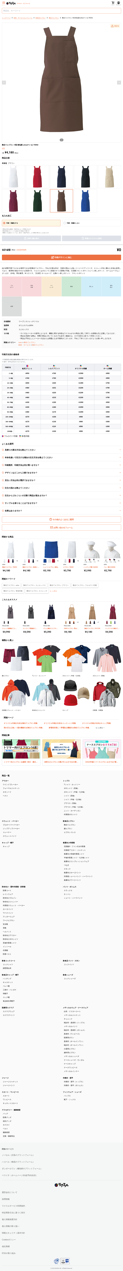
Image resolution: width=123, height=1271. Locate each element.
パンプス (67, 1096)
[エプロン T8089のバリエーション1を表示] (65, 561)
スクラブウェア (9, 1011)
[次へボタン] (119, 82)
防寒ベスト (7, 954)
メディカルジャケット (72, 1015)
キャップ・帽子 (8, 843)
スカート (6, 1096)
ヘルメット (7, 932)
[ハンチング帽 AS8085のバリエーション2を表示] (90, 561)
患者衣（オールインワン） (74, 1041)
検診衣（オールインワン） (74, 1045)
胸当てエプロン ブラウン (59, 585)
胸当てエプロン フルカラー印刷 (85, 585)
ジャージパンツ (9, 1085)
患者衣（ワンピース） (72, 1034)
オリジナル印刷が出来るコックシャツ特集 (60, 723)
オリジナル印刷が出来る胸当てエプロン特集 (20, 723)
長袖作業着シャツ (9, 943)
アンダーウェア (9, 917)
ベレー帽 (6, 986)
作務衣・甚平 (68, 1078)
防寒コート (7, 890)
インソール (7, 947)
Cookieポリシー (9, 1240)
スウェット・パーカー (10, 821)
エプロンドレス (70, 832)
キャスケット (8, 982)
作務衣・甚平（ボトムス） (74, 1085)
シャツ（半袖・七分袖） (73, 799)
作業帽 (5, 950)
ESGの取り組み (9, 1253)
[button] (115, 26)
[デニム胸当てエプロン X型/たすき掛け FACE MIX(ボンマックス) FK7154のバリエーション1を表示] (45, 622)
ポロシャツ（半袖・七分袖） (75, 792)
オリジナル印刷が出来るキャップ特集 (96, 723)
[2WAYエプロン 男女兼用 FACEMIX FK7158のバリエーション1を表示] (66, 622)
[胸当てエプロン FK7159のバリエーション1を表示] (86, 622)
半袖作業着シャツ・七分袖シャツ (76, 858)
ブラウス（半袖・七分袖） (74, 807)
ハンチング (7, 979)
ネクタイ (6, 1125)
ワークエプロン (9, 920)
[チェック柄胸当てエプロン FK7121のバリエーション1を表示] (4, 622)
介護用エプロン (70, 1049)
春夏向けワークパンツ (72, 880)
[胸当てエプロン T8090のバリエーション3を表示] (13, 561)
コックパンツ (69, 964)
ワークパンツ (8, 913)
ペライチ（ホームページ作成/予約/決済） (19, 1175)
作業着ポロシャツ (70, 814)
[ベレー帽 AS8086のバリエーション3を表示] (114, 561)
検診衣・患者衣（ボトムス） (75, 1030)
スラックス (68, 890)
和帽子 (5, 993)
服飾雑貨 (6, 1132)
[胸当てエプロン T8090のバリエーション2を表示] (8, 561)
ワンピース (7, 1099)
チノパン (67, 894)
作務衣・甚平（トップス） (74, 1082)
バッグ (5, 1114)
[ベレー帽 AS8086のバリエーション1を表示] (106, 561)
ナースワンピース (70, 1067)
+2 (78, 622)
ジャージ (5, 1078)
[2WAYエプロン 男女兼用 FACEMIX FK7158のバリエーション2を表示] (70, 622)
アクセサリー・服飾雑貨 (11, 1110)
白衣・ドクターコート (72, 1011)
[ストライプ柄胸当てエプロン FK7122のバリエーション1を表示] (25, 622)
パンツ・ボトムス (69, 887)
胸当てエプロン (30, 342)
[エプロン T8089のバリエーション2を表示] (69, 561)
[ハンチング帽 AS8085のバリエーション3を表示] (94, 561)
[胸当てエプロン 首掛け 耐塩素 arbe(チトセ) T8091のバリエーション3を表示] (33, 561)
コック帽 (6, 997)
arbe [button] (3, 148)
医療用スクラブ (8, 1008)
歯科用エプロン (70, 1053)
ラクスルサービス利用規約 (13, 1206)
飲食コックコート (8, 961)
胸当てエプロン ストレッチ (37, 591)
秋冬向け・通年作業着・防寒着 (13, 887)
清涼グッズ (7, 1121)
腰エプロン (68, 829)
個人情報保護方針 (9, 1219)
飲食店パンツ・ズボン (71, 961)
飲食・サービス (24, 345)
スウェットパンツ (9, 836)
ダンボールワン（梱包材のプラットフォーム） (22, 1169)
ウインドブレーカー (10, 784)
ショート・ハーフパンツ (73, 898)
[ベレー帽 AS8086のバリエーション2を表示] (110, 561)
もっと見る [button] (53, 591)
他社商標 (6, 1246)
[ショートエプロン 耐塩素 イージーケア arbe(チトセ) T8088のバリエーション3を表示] (53, 561)
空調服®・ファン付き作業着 (74, 846)
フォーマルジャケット (11, 788)
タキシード (7, 792)
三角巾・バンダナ (9, 990)
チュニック (68, 1019)
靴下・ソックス (70, 1099)
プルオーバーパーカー (11, 825)
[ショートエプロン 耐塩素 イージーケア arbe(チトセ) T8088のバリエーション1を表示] (45, 561)
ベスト (5, 796)
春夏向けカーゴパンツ (72, 873)
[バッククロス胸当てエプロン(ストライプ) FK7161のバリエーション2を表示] (111, 622)
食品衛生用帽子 (9, 1001)
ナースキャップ (70, 1064)
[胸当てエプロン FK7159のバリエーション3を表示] (94, 622)
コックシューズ (70, 979)
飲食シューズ (68, 975)
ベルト (5, 1129)
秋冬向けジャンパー (10, 902)
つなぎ (66, 865)
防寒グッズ (7, 1117)
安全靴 (5, 924)
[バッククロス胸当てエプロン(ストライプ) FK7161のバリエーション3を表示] (115, 622)
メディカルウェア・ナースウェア (75, 1008)
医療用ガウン (69, 1038)
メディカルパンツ (70, 1026)
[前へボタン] (4, 82)
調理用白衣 (7, 968)
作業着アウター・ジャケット (75, 850)
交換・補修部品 (9, 1136)
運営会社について (9, 1192)
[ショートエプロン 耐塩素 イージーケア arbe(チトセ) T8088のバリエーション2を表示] (49, 561)
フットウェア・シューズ (72, 1092)
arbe (20, 342)
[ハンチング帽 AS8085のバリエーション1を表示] (85, 561)
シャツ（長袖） (70, 796)
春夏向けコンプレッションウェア (76, 861)
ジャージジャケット (10, 1082)
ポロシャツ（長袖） (71, 788)
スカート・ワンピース (10, 1092)
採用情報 (6, 1199)
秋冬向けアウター (9, 935)
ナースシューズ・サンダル (74, 1060)
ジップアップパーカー (11, 829)
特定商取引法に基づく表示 (13, 1213)
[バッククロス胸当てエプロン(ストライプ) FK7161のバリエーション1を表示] (107, 622)
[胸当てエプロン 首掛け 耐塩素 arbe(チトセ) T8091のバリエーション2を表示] (29, 561)
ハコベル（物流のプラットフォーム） (18, 1162)
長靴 (4, 928)
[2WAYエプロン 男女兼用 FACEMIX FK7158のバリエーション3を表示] (74, 622)
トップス (66, 781)
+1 (98, 622)
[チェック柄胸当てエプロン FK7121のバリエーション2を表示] (8, 622)
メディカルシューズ (71, 1056)
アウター (5, 781)
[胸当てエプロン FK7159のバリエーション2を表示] (90, 622)
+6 (17, 561)
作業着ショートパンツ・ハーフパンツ (78, 876)
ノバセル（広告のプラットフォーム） (18, 1155)
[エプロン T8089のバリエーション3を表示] (74, 561)
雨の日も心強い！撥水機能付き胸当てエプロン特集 (23, 728)
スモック (67, 869)
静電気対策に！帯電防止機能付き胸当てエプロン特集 (69, 728)
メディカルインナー (71, 1071)
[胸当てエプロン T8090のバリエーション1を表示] (4, 561)
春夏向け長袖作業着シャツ (74, 854)
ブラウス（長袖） (70, 803)
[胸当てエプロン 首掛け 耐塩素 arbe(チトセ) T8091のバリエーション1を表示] (25, 561)
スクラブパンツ (9, 1015)
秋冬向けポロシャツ (10, 939)
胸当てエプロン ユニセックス (34, 585)
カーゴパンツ (8, 909)
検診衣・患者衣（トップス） (75, 1023)
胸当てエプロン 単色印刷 (12, 591)
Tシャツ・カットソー (72, 784)
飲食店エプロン (69, 821)
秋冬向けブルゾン (9, 898)
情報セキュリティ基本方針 (13, 1233)
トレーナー (7, 832)
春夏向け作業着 (69, 843)
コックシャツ (8, 964)
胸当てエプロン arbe (11, 585)
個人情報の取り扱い (10, 1226)
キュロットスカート (10, 1103)
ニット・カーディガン (72, 811)
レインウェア (8, 894)
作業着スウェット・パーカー (14, 905)
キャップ (6, 846)
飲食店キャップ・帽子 (10, 975)
